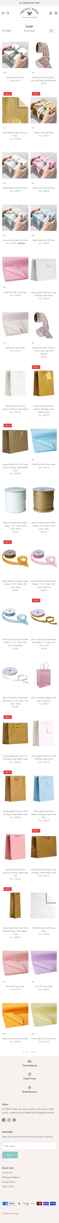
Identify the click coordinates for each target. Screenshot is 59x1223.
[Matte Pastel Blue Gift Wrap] (44, 217)
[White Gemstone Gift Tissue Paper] (44, 905)
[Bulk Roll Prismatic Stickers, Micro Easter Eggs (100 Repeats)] (44, 325)
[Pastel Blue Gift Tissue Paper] (44, 441)
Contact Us (7, 1172)
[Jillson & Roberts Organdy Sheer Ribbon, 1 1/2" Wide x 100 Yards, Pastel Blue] (15, 616)
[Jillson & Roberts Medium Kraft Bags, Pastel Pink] (44, 675)
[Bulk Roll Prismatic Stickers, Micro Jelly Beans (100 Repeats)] (44, 55)
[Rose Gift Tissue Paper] (15, 963)
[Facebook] (3, 1120)
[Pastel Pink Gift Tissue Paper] (15, 269)
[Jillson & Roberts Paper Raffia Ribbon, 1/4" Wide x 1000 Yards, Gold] (44, 500)
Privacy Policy (8, 1181)
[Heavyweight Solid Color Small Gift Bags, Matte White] (44, 733)
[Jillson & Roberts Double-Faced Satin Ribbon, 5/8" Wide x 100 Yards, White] (15, 675)
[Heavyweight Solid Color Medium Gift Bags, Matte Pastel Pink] (15, 847)
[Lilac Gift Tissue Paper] (44, 963)
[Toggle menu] (3, 13)
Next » (34, 1051)
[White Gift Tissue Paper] (15, 325)
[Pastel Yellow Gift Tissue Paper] (44, 1016)
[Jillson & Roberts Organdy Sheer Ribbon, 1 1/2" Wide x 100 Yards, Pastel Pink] (44, 558)
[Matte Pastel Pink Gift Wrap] (44, 165)
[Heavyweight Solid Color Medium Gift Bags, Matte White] (15, 383)
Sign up (10, 1155)
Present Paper (14, 1213)
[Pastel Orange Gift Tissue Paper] (15, 1016)
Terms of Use (8, 1186)
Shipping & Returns (11, 1177)
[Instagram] (9, 1120)
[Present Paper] (29, 13)
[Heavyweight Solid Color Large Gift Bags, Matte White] (44, 269)
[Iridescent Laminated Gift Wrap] (15, 217)
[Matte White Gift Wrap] (15, 55)
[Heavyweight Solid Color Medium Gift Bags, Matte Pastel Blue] (44, 788)
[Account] (50, 13)
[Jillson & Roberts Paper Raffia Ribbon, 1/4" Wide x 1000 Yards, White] (15, 500)
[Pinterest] (14, 1120)
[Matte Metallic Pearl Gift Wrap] (15, 165)
